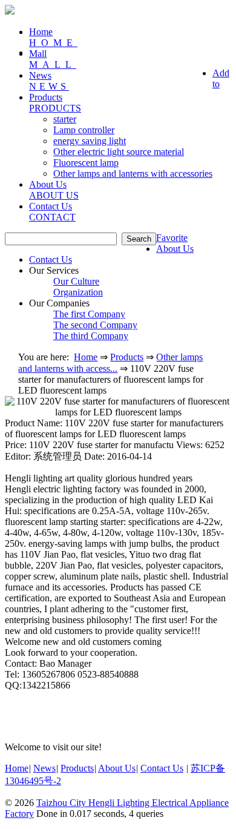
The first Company (89, 314)
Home (53, 37)
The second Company (95, 325)
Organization (78, 292)
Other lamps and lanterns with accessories (132, 173)
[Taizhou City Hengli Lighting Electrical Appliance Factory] (10, 11)
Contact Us (52, 211)
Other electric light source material (118, 152)
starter (64, 119)
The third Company (90, 336)
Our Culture (76, 281)
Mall (52, 59)
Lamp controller (83, 130)
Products (126, 357)
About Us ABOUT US (54, 189)
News (49, 80)
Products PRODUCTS (55, 102)
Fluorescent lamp (86, 162)
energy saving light (89, 141)
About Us (175, 248)
